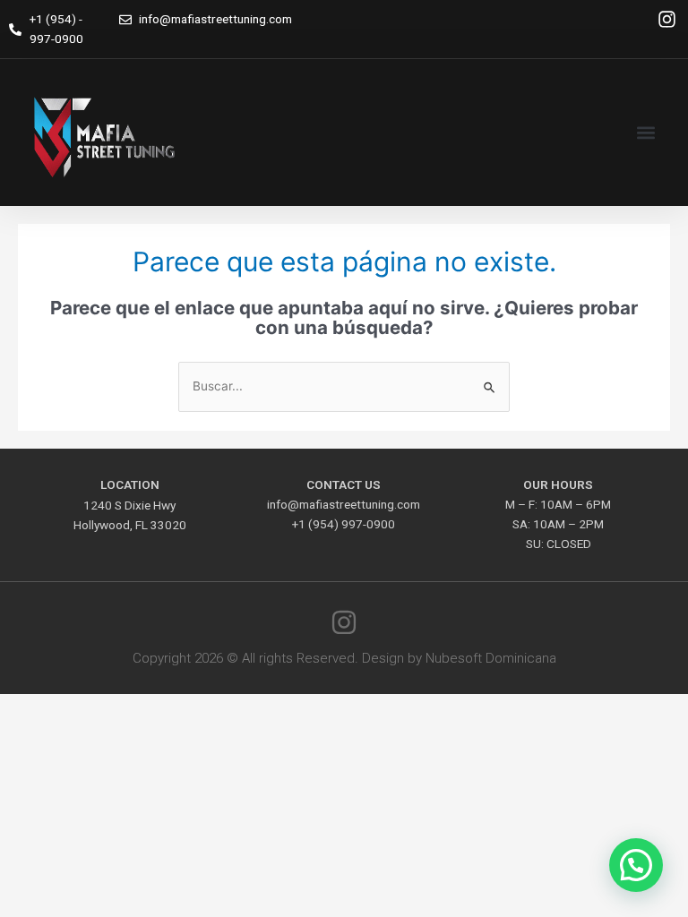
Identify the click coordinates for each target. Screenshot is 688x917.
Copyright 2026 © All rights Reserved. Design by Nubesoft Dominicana (344, 658)
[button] (646, 133)
